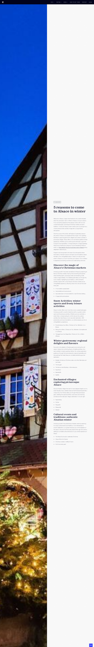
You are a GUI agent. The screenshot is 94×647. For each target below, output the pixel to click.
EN (91, 645)
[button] (52, 2)
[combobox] (91, 645)
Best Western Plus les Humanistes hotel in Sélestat (71, 247)
